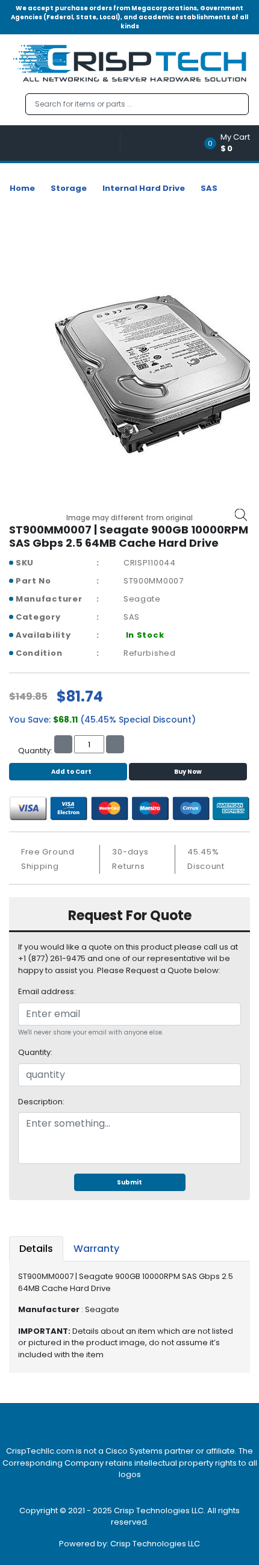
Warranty (96, 1248)
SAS (209, 188)
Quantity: (35, 1052)
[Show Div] (64, 143)
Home (22, 188)
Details (36, 1248)
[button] (231, 143)
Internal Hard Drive (143, 188)
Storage (69, 188)
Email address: (47, 991)
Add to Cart (71, 771)
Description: (41, 1101)
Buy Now (188, 771)
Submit (129, 1182)
